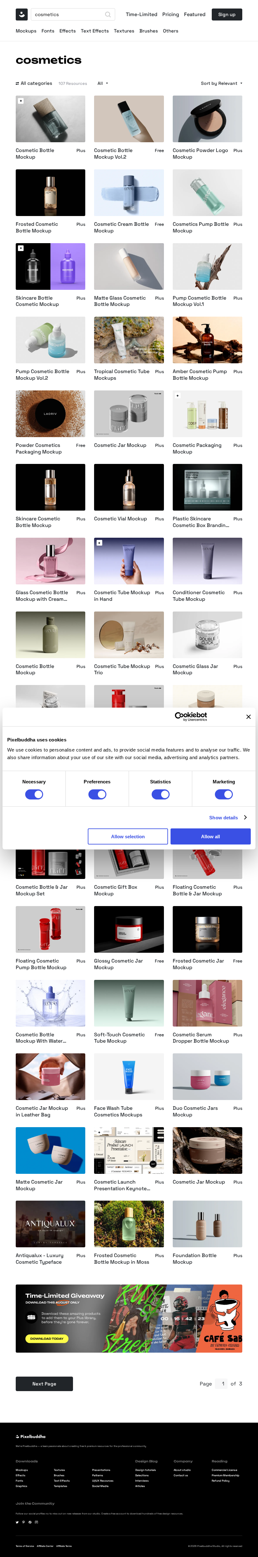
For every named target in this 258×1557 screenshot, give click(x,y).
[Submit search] (108, 14)
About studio (182, 1470)
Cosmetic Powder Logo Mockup (200, 153)
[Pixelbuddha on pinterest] (23, 1522)
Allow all (210, 836)
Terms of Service (25, 1546)
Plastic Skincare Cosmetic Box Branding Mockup (201, 522)
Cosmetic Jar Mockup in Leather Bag (42, 1111)
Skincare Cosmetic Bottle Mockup (38, 522)
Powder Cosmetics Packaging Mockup (39, 448)
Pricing (170, 14)
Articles (140, 1486)
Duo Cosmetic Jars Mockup (195, 1111)
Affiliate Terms (64, 1546)
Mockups (26, 31)
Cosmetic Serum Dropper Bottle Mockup (201, 1038)
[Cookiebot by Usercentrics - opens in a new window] (179, 717)
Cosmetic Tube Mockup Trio (122, 669)
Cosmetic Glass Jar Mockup (195, 669)
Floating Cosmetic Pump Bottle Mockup (41, 964)
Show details (223, 817)
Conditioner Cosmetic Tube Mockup (199, 595)
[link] (21, 101)
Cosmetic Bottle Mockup (35, 153)
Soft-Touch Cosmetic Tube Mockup (119, 1038)
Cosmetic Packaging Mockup (197, 448)
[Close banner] (248, 717)
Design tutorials (145, 1470)
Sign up (227, 14)
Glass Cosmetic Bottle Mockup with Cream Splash (42, 596)
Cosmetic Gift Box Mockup (115, 890)
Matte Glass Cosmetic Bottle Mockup (120, 301)
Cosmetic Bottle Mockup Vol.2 (113, 153)
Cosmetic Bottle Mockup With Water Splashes (39, 1038)
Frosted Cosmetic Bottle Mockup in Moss (121, 1258)
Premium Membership (225, 1475)
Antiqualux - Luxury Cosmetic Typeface (40, 1258)
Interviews (142, 1481)
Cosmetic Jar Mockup (120, 445)
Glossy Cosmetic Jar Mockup (118, 964)
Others (170, 31)
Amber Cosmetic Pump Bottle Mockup (200, 374)
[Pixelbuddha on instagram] (36, 1522)
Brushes (148, 31)
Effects (67, 31)
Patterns (97, 1475)
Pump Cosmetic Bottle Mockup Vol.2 (42, 374)
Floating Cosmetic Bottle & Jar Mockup (197, 890)
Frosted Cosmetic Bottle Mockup (37, 227)
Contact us (181, 1475)
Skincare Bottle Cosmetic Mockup (37, 301)
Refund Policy (220, 1481)
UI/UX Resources (103, 1481)
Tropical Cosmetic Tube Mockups (121, 374)
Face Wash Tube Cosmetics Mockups (118, 1111)
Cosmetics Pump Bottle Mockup (201, 227)
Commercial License (224, 1470)
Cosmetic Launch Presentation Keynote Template (120, 1185)
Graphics (21, 1486)
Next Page (44, 1384)
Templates (60, 1486)
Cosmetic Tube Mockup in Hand (122, 595)
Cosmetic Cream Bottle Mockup (121, 227)
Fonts (48, 31)
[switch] (97, 794)
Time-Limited (141, 14)
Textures (124, 31)
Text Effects (95, 31)
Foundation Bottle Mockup (194, 1258)
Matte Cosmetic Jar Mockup (39, 1185)
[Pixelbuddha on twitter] (17, 1522)
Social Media (100, 1486)
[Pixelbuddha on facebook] (30, 1522)
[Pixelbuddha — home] (22, 14)
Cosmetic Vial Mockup (120, 519)
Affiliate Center (45, 1546)
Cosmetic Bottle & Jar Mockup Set (42, 890)
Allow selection (128, 836)
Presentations (101, 1470)
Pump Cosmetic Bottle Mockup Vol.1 (199, 301)
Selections (142, 1475)
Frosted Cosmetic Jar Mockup (198, 964)
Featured (194, 14)
